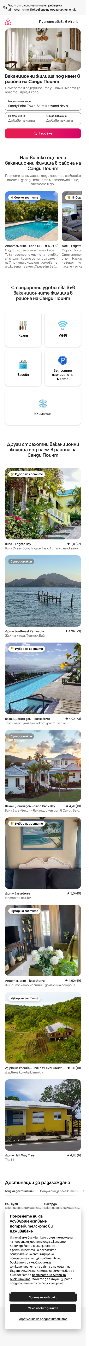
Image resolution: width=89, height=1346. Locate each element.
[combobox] (43, 106)
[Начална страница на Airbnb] (8, 21)
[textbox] (24, 120)
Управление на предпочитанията (43, 1319)
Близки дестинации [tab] (19, 1191)
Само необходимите (43, 1308)
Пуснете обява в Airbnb (58, 22)
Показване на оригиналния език (53, 9)
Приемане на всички (43, 1297)
